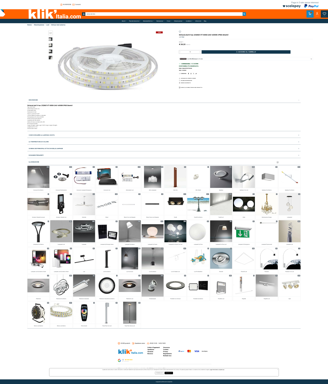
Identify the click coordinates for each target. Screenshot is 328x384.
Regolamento (167, 353)
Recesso (150, 353)
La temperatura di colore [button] (39, 142)
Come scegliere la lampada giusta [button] (42, 135)
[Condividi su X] (193, 73)
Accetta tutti (169, 372)
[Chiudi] (277, 162)
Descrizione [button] (33, 100)
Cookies (165, 349)
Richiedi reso (167, 356)
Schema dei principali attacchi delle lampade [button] (46, 148)
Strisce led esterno (58, 25)
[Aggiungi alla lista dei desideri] (180, 32)
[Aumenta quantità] (200, 52)
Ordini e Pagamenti (153, 347)
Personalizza (159, 372)
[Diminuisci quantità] (180, 52)
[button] (83, 14)
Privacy (165, 351)
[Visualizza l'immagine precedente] (160, 63)
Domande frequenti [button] (36, 155)
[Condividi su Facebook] (188, 73)
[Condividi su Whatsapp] (191, 73)
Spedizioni (150, 349)
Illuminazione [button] (34, 162)
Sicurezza (166, 347)
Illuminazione (39, 25)
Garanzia (150, 351)
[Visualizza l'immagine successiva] (58, 63)
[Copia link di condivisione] (196, 73)
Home (29, 25)
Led (47, 25)
